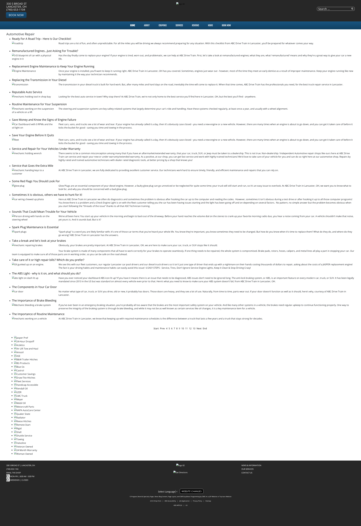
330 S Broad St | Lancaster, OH (20, 465)
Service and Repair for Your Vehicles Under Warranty (46, 149)
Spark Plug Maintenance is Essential (35, 227)
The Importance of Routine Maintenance (38, 314)
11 (186, 328)
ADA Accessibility (170, 501)
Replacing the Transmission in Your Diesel (39, 80)
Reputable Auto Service (27, 92)
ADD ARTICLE (178, 505)
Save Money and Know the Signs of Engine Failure (44, 120)
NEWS (210, 25)
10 (182, 328)
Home (132, 25)
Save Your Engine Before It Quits (33, 135)
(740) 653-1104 (15, 9)
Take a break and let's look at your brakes (39, 241)
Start (156, 328)
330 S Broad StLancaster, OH (16, 5)
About (147, 25)
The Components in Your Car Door (34, 287)
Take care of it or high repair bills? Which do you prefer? (48, 260)
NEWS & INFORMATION (251, 465)
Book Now (16, 15)
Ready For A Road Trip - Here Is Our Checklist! (41, 39)
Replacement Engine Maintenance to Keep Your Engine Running (53, 66)
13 (194, 328)
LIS (186, 505)
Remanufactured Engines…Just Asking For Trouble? (45, 51)
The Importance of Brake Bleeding (34, 300)
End (205, 328)
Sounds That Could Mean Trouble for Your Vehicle (44, 212)
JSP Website (213, 497)
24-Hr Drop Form (155, 501)
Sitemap (208, 501)
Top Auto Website (225, 497)
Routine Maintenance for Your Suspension (39, 104)
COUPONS (163, 25)
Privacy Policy (197, 501)
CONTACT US (246, 472)
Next (199, 328)
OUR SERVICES (247, 469)
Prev (162, 328)
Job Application (184, 501)
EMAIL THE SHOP (13, 472)
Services (179, 25)
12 (190, 328)
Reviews (195, 25)
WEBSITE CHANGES (191, 491)
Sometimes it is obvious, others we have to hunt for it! (47, 195)
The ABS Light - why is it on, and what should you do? (46, 273)
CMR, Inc (205, 497)
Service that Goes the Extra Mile (32, 166)
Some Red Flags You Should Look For (36, 181)
